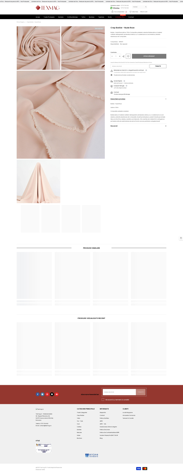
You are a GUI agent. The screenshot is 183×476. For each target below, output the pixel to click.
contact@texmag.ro (45, 425)
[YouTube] (57, 394)
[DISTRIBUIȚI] (124, 56)
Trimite (158, 66)
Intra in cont (143, 12)
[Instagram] (42, 394)
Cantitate (114, 52)
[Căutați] (139, 6)
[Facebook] (38, 394)
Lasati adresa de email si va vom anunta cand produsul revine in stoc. (131, 62)
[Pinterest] (47, 394)
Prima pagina (20, 22)
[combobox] (138, 6)
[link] (128, 56)
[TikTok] (52, 394)
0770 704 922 (125, 5)
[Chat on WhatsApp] (114, 8)
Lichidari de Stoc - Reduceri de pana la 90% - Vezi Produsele (48, 1)
